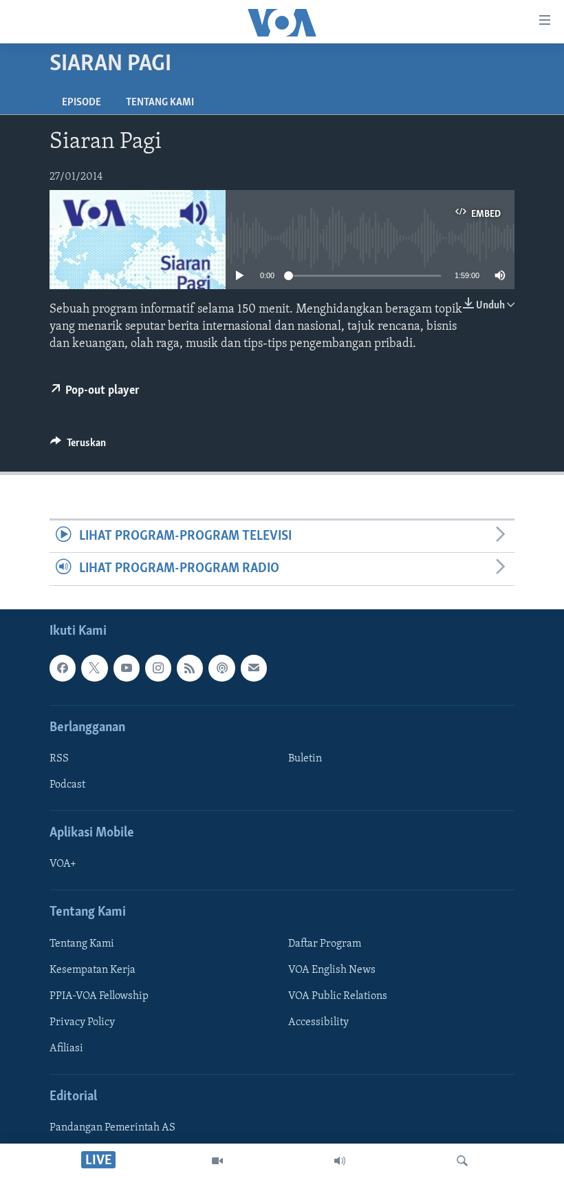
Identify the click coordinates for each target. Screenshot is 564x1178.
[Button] (78, 446)
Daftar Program (324, 943)
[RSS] (190, 668)
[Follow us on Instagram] (158, 668)
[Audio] (339, 1161)
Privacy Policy (82, 1021)
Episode (81, 102)
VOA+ (63, 864)
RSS (59, 758)
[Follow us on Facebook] (63, 668)
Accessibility (318, 1021)
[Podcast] (221, 668)
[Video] (217, 1161)
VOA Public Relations (337, 995)
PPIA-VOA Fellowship (99, 995)
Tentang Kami (160, 102)
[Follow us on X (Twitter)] (94, 668)
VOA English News (332, 969)
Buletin (305, 758)
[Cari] (462, 1161)
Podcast (67, 784)
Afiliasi (66, 1048)
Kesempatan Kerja (92, 969)
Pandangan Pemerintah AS (112, 1127)
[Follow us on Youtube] (126, 668)
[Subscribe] (254, 668)
